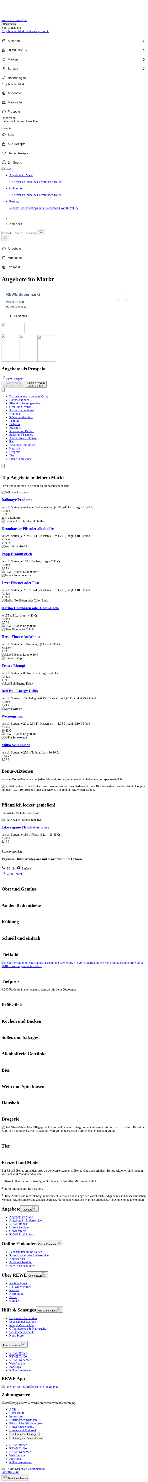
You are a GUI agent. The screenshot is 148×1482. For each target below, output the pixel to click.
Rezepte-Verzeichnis (21, 1325)
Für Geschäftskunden (22, 1265)
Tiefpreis (14, 424)
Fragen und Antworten (23, 1318)
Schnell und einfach (21, 417)
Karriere (14, 1290)
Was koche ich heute (21, 1332)
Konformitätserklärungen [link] (24, 1434)
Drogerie (14, 452)
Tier (11, 455)
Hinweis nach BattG (21, 1426)
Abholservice (17, 1258)
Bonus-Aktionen (19, 400)
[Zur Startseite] (15, 7)
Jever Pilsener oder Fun (20, 583)
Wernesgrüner (13, 716)
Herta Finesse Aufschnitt (21, 637)
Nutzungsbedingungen (23, 1420)
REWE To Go (18, 1356)
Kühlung (14, 413)
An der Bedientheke (21, 410)
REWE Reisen (18, 1353)
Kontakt (14, 1300)
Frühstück (15, 427)
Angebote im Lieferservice (25, 1220)
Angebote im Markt (21, 1217)
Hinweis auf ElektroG (22, 1430)
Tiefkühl (14, 420)
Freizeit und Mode (20, 458)
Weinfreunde (17, 1363)
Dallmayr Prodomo (17, 500)
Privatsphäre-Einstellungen (25, 1423)
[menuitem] (74, 40)
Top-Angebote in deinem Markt (28, 396)
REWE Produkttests (21, 1234)
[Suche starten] (41, 232)
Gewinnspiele (17, 1230)
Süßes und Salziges (21, 434)
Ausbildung (16, 1293)
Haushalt (14, 448)
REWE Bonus (18, 1224)
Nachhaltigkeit (18, 1283)
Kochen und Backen (21, 431)
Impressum (16, 1416)
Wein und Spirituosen (22, 445)
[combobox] (19, 233)
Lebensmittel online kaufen (25, 1251)
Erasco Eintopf (13, 666)
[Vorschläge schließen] (5, 238)
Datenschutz (16, 1413)
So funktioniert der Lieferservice (29, 1255)
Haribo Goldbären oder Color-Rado (30, 608)
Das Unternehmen (20, 1286)
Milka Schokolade (16, 745)
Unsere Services (19, 1227)
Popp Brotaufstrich (17, 554)
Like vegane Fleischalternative (25, 827)
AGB (12, 1409)
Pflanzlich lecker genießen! (25, 403)
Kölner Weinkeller (20, 1370)
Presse (13, 1297)
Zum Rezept (14, 873)
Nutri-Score (16, 1335)
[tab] (14, 384)
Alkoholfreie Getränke (23, 438)
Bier (11, 441)
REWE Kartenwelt (20, 1360)
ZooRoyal (15, 1367)
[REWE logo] (7, 168)
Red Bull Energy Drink (20, 691)
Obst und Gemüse (20, 406)
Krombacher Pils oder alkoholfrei (28, 529)
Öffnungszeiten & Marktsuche (27, 1328)
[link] (77, 179)
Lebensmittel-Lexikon (22, 1321)
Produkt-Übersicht (20, 1262)
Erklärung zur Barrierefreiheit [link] (27, 1438)
